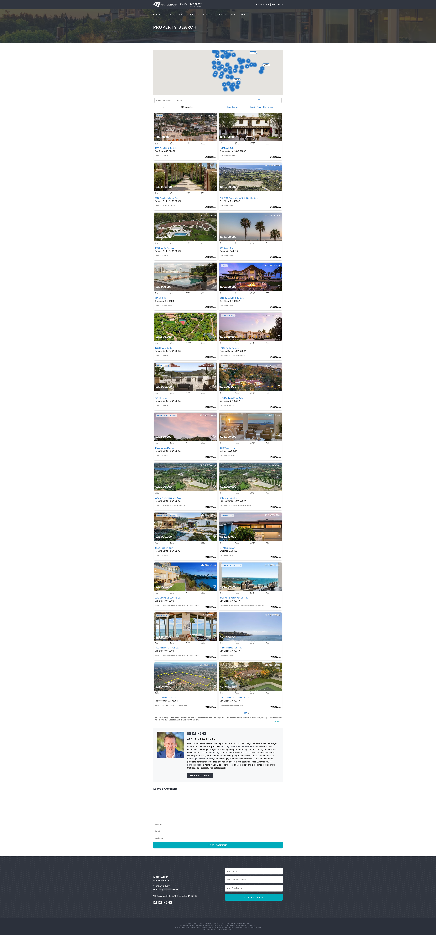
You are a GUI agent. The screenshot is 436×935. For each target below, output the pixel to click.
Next (245, 713)
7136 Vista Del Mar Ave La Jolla (168, 648)
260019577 (275, 365)
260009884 (275, 165)
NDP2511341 (275, 415)
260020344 (211, 615)
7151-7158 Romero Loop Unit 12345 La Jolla (239, 198)
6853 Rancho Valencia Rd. (166, 198)
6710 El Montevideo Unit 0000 (168, 498)
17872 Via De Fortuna (164, 248)
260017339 (211, 565)
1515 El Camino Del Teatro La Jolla (235, 698)
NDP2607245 (274, 315)
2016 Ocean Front (227, 448)
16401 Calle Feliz (227, 148)
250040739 (211, 215)
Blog (234, 15)
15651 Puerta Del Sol (164, 348)
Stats (206, 15)
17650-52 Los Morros (164, 448)
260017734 (275, 615)
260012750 (275, 265)
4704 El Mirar (161, 398)
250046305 (275, 465)
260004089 (275, 665)
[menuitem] (233, 107)
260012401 (275, 215)
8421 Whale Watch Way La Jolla (234, 598)
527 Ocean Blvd (226, 248)
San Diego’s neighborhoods (200, 758)
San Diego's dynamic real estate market (239, 746)
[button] (227, 65)
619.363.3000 (163, 884)
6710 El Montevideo (228, 498)
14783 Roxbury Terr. (164, 548)
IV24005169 (210, 665)
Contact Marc (254, 897)
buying (190, 765)
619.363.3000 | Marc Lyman (269, 4)
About (244, 15)
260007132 (211, 515)
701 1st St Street (162, 298)
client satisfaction (210, 752)
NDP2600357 (210, 315)
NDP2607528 (210, 365)
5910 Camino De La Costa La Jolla (170, 598)
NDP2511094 (210, 165)
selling (200, 765)
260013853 (275, 565)
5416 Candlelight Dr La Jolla (232, 298)
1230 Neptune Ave (228, 548)
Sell (169, 15)
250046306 (211, 465)
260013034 (211, 115)
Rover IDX (278, 722)
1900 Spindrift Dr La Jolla (166, 148)
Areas (193, 15)
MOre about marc (200, 775)
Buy (181, 15)
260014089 (211, 415)
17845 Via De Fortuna (229, 348)
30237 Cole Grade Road (165, 698)
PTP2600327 (210, 265)
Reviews (157, 15)
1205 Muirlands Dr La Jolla (231, 398)
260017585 (275, 515)
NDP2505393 (274, 115)
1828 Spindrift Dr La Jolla (231, 648)
